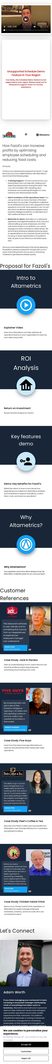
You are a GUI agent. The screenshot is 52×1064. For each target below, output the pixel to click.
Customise (26, 1051)
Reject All (26, 1058)
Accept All (26, 1044)
